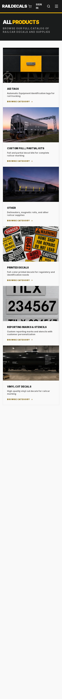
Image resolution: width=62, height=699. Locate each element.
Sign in (39, 6)
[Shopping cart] (30, 6)
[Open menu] (56, 6)
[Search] (48, 6)
